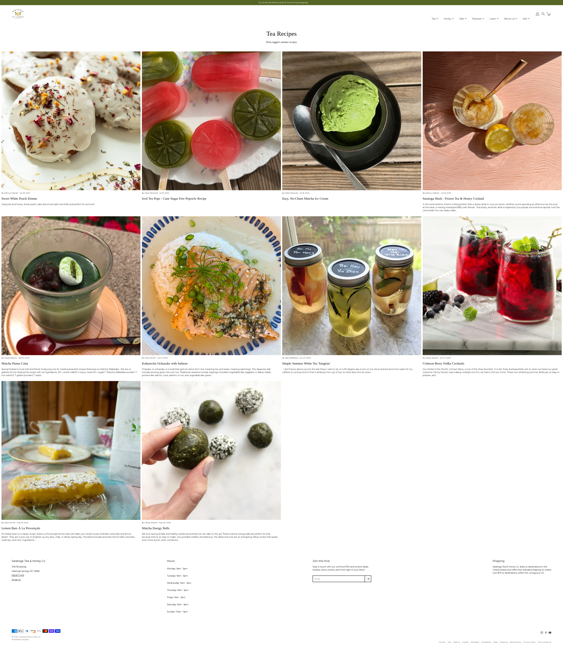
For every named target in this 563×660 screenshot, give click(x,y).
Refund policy (515, 642)
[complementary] (281, 2)
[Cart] (549, 14)
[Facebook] (546, 632)
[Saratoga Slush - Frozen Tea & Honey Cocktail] (492, 120)
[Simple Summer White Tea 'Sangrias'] (351, 285)
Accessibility (486, 642)
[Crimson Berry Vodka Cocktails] (492, 285)
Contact (442, 642)
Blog (496, 642)
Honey (447, 18)
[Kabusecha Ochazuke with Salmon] (211, 285)
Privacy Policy (530, 642)
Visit (525, 18)
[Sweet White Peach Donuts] (70, 120)
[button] (543, 14)
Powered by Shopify (20, 639)
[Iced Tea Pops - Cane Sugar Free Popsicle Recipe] (211, 120)
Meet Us (456, 642)
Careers (465, 642)
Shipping (504, 642)
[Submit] (368, 579)
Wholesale (475, 642)
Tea (434, 18)
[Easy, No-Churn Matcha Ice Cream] (351, 120)
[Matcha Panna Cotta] (70, 285)
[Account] (537, 14)
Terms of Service (544, 642)
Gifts (461, 18)
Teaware (476, 18)
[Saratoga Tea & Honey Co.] (18, 14)
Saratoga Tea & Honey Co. (30, 637)
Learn (493, 18)
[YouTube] (550, 632)
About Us (509, 18)
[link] (442, 642)
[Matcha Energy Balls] (211, 450)
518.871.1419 (18, 575)
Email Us (16, 579)
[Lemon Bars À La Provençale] (70, 450)
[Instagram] (541, 632)
